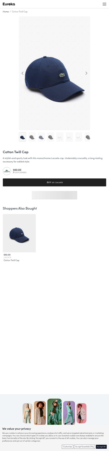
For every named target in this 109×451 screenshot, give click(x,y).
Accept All (101, 447)
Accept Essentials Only (84, 447)
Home (6, 12)
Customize (67, 447)
